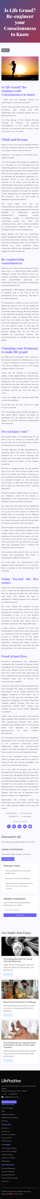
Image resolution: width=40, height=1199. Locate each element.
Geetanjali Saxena (7, 1175)
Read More (8, 974)
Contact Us (5, 1131)
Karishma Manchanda (9, 1178)
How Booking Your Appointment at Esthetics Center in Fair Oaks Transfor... (19, 886)
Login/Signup (8, 859)
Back (6, 50)
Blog (3, 1111)
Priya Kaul (5, 1181)
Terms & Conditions (8, 1134)
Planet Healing (6, 1155)
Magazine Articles (7, 1114)
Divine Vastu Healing (9, 1148)
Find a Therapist (7, 1108)
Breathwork (5, 1161)
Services (4, 1121)
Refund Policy (6, 1141)
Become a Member (9, 1102)
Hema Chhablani (7, 1171)
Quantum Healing (8, 1158)
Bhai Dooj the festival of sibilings (17, 878)
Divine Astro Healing (8, 1151)
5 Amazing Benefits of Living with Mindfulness (18, 872)
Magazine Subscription (9, 1118)
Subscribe (20, 915)
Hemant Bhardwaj (8, 1168)
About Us (4, 1128)
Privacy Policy (6, 1138)
